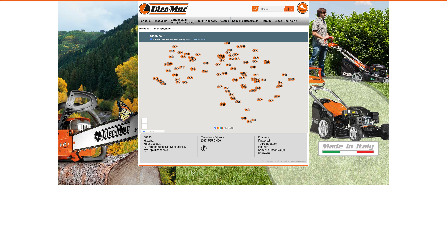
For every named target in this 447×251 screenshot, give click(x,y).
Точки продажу (207, 20)
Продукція (160, 20)
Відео (278, 20)
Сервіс (224, 20)
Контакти (291, 20)
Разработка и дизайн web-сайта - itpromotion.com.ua (284, 161)
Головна (145, 20)
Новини (267, 20)
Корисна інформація (245, 20)
